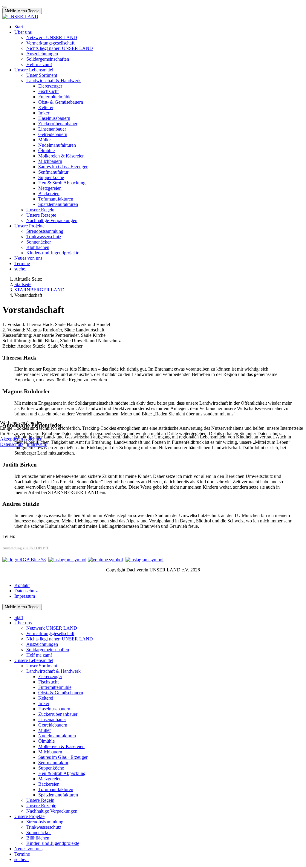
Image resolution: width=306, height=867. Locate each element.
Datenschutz (11, 444)
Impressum (37, 444)
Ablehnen (33, 438)
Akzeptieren (11, 438)
